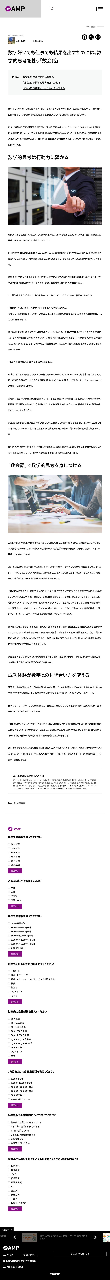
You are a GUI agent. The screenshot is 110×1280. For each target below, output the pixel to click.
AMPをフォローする (81, 1254)
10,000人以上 (17, 1047)
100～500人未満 (19, 1031)
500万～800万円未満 (21, 931)
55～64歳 (15, 860)
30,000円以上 (17, 1095)
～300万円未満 (18, 923)
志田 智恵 (20, 40)
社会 (93, 26)
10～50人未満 (17, 1022)
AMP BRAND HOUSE (13, 1266)
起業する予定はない (20, 1143)
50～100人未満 (18, 1027)
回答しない (16, 900)
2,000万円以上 (18, 948)
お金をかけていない (20, 1099)
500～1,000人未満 (20, 1035)
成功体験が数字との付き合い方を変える (44, 88)
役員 (13, 983)
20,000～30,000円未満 (22, 1091)
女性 (13, 892)
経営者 (14, 987)
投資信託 (15, 1166)
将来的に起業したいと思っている (26, 1122)
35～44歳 (15, 852)
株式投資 (15, 1170)
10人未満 (15, 1018)
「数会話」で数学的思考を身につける (42, 82)
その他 (14, 896)
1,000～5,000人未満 (21, 1039)
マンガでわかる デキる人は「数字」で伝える (54, 788)
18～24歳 (15, 844)
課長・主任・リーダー (20, 975)
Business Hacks (17, 35)
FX (12, 1186)
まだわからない (18, 1138)
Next (94, 1237)
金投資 (14, 1190)
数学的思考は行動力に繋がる (38, 76)
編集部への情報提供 (13, 1260)
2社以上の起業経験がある (23, 1134)
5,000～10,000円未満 (21, 1082)
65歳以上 (15, 864)
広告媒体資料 (29, 1260)
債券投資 (15, 1194)
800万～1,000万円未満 (22, 935)
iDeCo (14, 1174)
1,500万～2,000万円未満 (23, 943)
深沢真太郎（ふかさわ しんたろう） (28, 775)
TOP (87, 26)
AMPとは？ (8, 1255)
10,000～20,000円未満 (22, 1087)
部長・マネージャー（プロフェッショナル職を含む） (33, 979)
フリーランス (16, 991)
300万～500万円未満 (21, 927)
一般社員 (15, 971)
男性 (13, 887)
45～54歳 (15, 856)
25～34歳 (15, 848)
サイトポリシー (30, 1255)
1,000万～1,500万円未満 (23, 939)
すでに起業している (20, 1130)
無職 (13, 1055)
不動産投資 (16, 1182)
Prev (15, 1237)
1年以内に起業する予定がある (25, 1126)
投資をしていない (19, 1202)
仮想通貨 (15, 1178)
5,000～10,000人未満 (21, 1043)
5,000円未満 (17, 1078)
